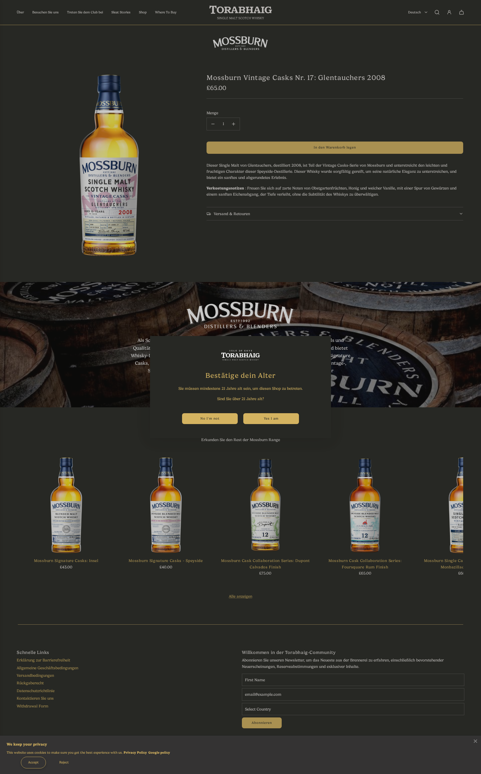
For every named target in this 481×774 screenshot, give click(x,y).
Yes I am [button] (271, 418)
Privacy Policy (135, 752)
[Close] (475, 741)
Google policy (159, 752)
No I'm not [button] (210, 418)
